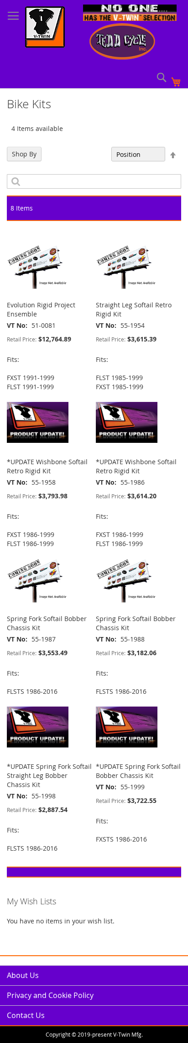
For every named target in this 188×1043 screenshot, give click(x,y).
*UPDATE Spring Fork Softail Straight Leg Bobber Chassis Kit (49, 775)
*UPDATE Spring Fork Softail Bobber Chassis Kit (138, 771)
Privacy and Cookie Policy (50, 995)
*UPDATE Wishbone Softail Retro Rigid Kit (47, 466)
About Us (23, 975)
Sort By (95, 154)
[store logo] (45, 28)
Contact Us (26, 1015)
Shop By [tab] (24, 154)
